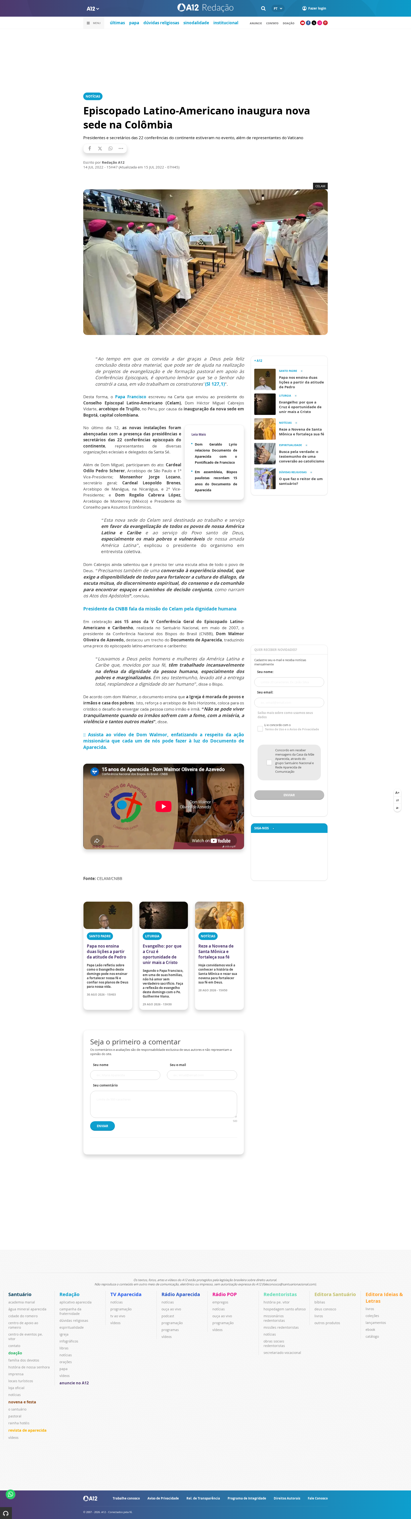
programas (170, 1329)
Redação (69, 1294)
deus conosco (325, 1309)
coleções (372, 1315)
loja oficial (16, 1388)
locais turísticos (20, 1381)
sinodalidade (196, 22)
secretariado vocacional (282, 1352)
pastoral (14, 1416)
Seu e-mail (178, 1065)
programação (121, 1309)
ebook (370, 1329)
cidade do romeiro (23, 1316)
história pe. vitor (277, 1302)
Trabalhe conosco (126, 1498)
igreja (63, 1334)
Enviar (102, 1126)
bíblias (319, 1302)
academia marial (21, 1302)
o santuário (17, 1409)
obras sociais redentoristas (274, 1343)
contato (272, 23)
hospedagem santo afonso (285, 1309)
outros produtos (327, 1323)
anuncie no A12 (74, 1383)
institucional (225, 22)
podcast (167, 1316)
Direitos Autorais (287, 1498)
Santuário (19, 1294)
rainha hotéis (18, 1423)
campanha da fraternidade (70, 1311)
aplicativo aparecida (75, 1302)
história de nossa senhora (29, 1367)
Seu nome (100, 1065)
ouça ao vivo (171, 1309)
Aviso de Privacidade (163, 1498)
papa (134, 22)
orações (65, 1362)
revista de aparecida (27, 1430)
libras (63, 1348)
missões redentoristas (281, 1327)
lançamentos (376, 1322)
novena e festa (22, 1402)
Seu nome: (265, 672)
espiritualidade (71, 1327)
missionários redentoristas (274, 1318)
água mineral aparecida (27, 1309)
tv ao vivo (117, 1316)
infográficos (68, 1341)
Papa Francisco (130, 396)
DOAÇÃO (288, 23)
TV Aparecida (126, 1294)
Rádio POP (224, 1294)
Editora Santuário (335, 1294)
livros (318, 1316)
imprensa (16, 1374)
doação (15, 1353)
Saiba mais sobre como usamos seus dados (285, 715)
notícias (14, 1394)
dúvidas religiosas (161, 22)
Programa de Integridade (247, 1498)
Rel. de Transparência (203, 1498)
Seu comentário (105, 1085)
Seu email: (265, 692)
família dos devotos (23, 1360)
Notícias (93, 96)
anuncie (256, 23)
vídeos (13, 1437)
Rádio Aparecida (180, 1294)
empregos (220, 1302)
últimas (117, 22)
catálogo (372, 1336)
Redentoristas (280, 1294)
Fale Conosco (318, 1498)
